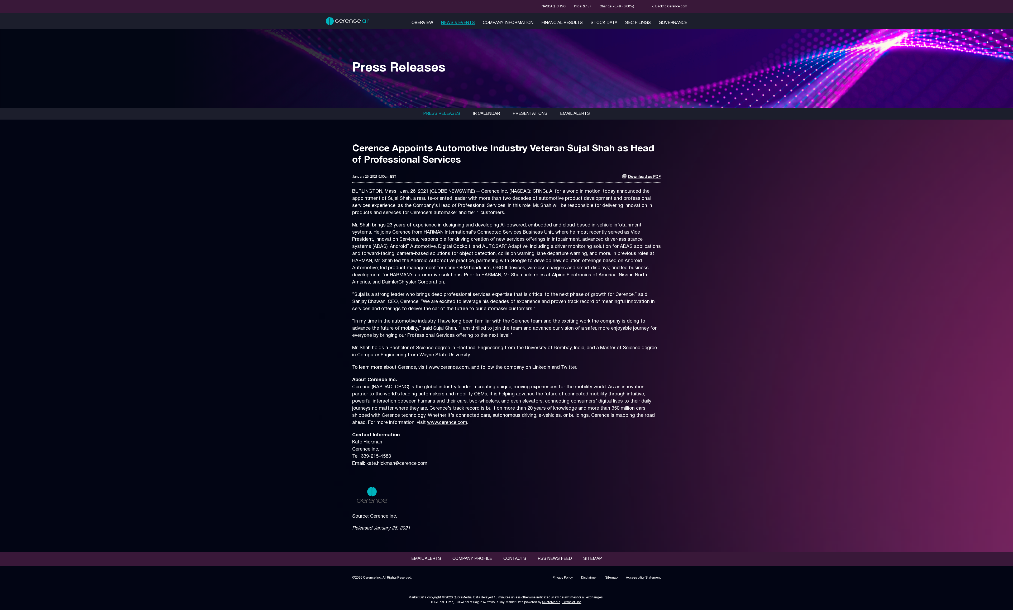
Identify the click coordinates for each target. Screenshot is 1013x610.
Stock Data (604, 23)
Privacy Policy (563, 577)
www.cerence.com (449, 367)
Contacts (514, 559)
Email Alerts (575, 114)
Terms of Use (571, 602)
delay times (568, 597)
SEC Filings (638, 23)
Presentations (530, 114)
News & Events (458, 23)
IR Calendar (486, 114)
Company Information (508, 23)
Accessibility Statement (643, 577)
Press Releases (441, 114)
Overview (422, 23)
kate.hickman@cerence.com (396, 463)
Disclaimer (589, 577)
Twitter (568, 367)
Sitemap (592, 559)
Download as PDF (644, 177)
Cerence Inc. (494, 191)
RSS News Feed (555, 559)
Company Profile (472, 559)
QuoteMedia (462, 597)
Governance (673, 23)
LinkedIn (541, 367)
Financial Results (562, 23)
